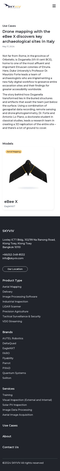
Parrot (6, 363)
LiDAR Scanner (11, 306)
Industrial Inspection (15, 301)
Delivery (7, 291)
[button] (54, 5)
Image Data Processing (17, 409)
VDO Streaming (12, 321)
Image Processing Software (19, 296)
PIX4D (6, 368)
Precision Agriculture (15, 311)
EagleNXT (8, 348)
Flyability (7, 358)
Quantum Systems (14, 373)
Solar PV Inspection (14, 404)
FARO (6, 353)
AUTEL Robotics (12, 338)
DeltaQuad (9, 343)
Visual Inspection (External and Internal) (27, 399)
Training (7, 395)
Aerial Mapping (11, 286)
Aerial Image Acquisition (17, 414)
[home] (12, 6)
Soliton (6, 378)
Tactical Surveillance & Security (21, 316)
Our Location (15, 269)
